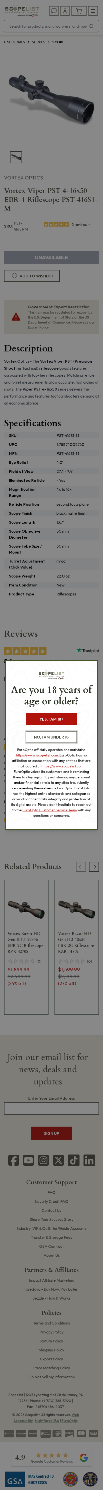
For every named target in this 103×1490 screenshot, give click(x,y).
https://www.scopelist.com (37, 755)
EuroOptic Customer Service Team (49, 810)
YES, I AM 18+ (51, 719)
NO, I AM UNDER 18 (51, 737)
